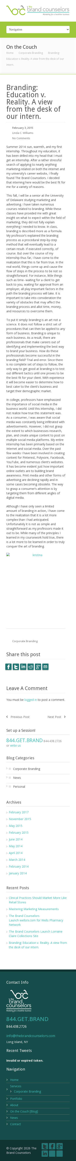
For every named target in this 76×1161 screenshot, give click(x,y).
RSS (59, 1153)
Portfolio (16, 1099)
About (14, 1105)
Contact (15, 1124)
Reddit (30, 667)
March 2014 (17, 860)
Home (10, 52)
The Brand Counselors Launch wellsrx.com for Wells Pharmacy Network (36, 920)
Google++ (38, 667)
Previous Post (20, 717)
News (17, 778)
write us (15, 745)
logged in (30, 700)
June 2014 (15, 839)
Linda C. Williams (22, 133)
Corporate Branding (31, 52)
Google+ (59, 1146)
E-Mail (45, 667)
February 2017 (18, 812)
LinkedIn (23, 667)
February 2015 (18, 832)
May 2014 (15, 846)
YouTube (52, 1153)
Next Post (54, 717)
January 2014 (18, 873)
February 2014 (18, 866)
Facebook (8, 667)
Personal (19, 787)
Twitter (16, 667)
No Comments (21, 138)
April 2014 (15, 853)
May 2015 (15, 826)
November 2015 (20, 819)
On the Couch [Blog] (24, 1111)
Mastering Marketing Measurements (34, 909)
